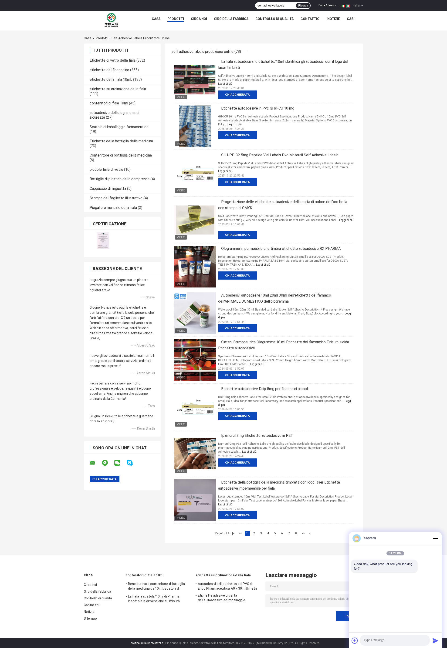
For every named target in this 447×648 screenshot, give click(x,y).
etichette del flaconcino (109, 70)
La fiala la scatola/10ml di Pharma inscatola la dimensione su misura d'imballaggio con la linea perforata (154, 599)
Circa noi (199, 19)
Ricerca (303, 5)
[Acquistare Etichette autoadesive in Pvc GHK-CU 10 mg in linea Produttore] (195, 126)
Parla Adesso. (327, 5)
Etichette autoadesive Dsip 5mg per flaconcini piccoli (264, 389)
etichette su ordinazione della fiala (118, 89)
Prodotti (175, 19)
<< (240, 533)
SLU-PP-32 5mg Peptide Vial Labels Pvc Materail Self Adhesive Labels (280, 155)
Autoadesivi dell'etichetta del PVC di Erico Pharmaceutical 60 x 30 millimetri (227, 586)
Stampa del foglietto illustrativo (116, 198)
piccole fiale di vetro (106, 169)
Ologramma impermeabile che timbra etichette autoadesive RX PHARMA (281, 248)
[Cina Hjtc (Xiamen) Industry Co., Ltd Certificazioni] (103, 240)
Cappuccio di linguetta (108, 188)
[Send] (435, 640)
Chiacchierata (237, 94)
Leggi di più (225, 83)
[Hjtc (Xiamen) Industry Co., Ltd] (111, 20)
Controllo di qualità (274, 19)
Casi (350, 19)
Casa (156, 19)
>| (310, 533)
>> (303, 533)
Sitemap (90, 618)
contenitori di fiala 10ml (109, 103)
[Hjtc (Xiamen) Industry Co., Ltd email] (95, 462)
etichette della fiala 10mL (111, 79)
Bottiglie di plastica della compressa (119, 179)
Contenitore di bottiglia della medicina (121, 155)
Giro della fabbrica (231, 19)
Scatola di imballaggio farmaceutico (119, 127)
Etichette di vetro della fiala (112, 60)
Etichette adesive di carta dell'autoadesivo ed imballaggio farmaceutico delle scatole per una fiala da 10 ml (228, 598)
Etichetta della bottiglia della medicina (121, 141)
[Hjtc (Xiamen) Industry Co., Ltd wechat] (120, 462)
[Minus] (435, 538)
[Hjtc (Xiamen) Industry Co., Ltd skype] (133, 462)
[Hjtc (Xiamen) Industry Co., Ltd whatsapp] (108, 462)
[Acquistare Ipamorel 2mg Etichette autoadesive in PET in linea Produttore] (195, 453)
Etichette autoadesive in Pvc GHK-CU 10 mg (257, 108)
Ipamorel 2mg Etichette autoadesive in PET (257, 435)
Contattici (310, 19)
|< (233, 533)
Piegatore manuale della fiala (113, 207)
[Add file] (355, 640)
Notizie (333, 19)
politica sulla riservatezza (147, 643)
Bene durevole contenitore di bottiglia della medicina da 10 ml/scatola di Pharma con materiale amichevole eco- (158, 587)
